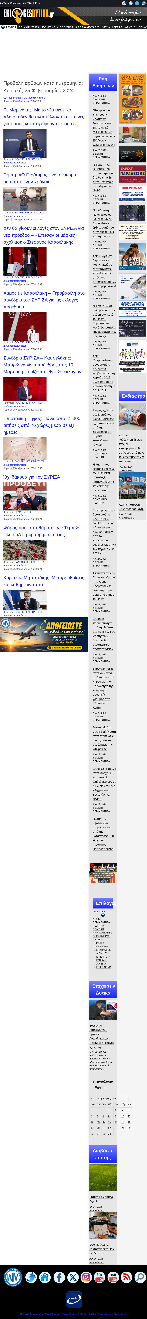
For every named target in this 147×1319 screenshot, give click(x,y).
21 (104, 1128)
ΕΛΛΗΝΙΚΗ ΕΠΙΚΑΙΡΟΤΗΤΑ (29, 212)
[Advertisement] (73, 51)
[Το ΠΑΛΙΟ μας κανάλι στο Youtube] (99, 1277)
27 (98, 1134)
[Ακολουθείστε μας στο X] (72, 1277)
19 (92, 1128)
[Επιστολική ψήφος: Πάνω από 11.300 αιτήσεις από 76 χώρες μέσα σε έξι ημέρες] (25, 448)
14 (104, 1122)
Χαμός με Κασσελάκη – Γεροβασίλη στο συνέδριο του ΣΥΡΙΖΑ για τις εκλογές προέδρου (44, 299)
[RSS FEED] (126, 1277)
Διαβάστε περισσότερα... (15, 162)
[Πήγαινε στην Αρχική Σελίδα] (44, 1277)
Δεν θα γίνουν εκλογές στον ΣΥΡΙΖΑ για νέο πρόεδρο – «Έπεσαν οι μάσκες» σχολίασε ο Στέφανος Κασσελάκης (43, 235)
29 (109, 1134)
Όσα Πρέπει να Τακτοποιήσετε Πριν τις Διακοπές (101, 1249)
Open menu (99, 911)
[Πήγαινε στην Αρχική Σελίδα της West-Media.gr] (12, 1277)
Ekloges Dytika (88, 1314)
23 (116, 1128)
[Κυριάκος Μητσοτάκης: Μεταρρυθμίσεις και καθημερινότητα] (25, 600)
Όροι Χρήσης (52, 1314)
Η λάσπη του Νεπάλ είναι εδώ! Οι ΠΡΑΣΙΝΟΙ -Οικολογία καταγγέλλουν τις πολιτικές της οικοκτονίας (104, 477)
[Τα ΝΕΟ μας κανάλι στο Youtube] (112, 1277)
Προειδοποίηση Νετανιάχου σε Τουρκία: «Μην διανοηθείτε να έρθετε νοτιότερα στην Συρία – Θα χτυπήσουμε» (103, 223)
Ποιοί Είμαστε (70, 1314)
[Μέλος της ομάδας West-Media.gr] (124, 3)
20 (98, 1128)
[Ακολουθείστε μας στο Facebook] (137, 3)
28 (104, 1134)
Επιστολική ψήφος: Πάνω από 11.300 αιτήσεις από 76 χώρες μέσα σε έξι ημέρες (41, 425)
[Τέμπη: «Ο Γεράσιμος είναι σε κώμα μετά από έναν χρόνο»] (25, 198)
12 (92, 1122)
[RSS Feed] (131, 3)
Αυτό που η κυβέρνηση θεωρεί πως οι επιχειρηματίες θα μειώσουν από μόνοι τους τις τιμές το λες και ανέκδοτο (132, 448)
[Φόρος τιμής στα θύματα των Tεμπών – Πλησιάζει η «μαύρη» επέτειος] (25, 550)
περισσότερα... (96, 1069)
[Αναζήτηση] (144, 3)
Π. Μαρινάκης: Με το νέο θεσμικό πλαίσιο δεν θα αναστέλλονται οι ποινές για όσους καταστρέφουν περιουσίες (43, 116)
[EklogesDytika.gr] (73, 15)
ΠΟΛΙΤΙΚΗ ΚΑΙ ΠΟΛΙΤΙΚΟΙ (28, 159)
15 (109, 1122)
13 (98, 1122)
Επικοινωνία (105, 1314)
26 (92, 1134)
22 (109, 1128)
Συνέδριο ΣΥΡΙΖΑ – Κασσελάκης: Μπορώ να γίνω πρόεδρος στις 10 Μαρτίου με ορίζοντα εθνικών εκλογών (42, 364)
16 (116, 1122)
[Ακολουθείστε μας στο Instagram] (85, 1277)
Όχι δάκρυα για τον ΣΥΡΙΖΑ (31, 477)
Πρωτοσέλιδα (121, 1314)
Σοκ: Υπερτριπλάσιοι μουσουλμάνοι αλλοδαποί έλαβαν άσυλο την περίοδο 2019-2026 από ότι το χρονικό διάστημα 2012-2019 (104, 373)
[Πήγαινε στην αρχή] (30, 1277)
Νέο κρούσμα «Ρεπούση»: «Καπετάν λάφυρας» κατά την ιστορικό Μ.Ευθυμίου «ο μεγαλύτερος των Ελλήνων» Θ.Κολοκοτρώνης (104, 127)
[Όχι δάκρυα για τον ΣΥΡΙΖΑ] (25, 496)
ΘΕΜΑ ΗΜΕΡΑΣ (23, 512)
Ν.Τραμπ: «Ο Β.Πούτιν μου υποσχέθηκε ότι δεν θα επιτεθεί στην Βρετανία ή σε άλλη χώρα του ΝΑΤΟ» (104, 177)
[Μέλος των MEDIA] (73, 1299)
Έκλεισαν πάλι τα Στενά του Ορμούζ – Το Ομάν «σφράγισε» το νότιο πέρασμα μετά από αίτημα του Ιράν (104, 586)
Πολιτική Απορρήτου (31, 1314)
